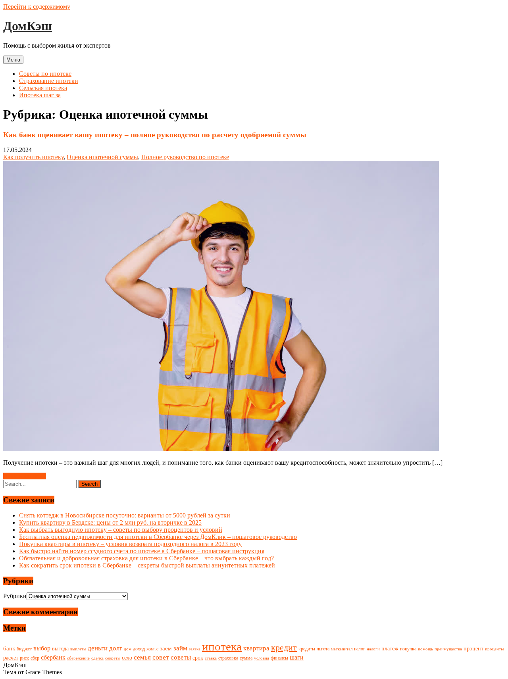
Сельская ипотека (43, 88)
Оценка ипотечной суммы (102, 157)
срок (197, 658)
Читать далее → (24, 476)
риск (24, 658)
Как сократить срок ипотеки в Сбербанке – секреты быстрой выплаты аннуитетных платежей (147, 565)
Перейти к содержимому (36, 6)
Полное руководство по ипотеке (185, 157)
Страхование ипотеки (48, 80)
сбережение (78, 658)
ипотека (222, 646)
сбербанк (53, 657)
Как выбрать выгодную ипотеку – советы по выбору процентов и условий (120, 529)
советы (181, 657)
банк (9, 648)
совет (160, 657)
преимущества (448, 649)
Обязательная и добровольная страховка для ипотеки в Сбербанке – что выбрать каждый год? (146, 558)
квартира (256, 648)
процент (473, 649)
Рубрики (15, 595)
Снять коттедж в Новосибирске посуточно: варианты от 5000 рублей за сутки (124, 515)
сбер (35, 658)
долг (115, 648)
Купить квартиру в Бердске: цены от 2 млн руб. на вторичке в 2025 (110, 522)
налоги (373, 649)
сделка (97, 658)
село (127, 658)
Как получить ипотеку (33, 157)
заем (166, 648)
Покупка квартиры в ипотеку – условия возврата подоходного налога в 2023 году (130, 544)
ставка (211, 658)
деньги (98, 648)
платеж (389, 649)
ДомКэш (27, 26)
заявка (194, 649)
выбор (41, 648)
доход (139, 649)
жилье (152, 649)
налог (359, 649)
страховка (228, 658)
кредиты (306, 649)
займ (180, 648)
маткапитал (341, 649)
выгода (60, 649)
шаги (297, 657)
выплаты (78, 649)
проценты (494, 649)
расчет (10, 658)
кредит (284, 647)
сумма (246, 658)
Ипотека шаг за (40, 95)
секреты (112, 658)
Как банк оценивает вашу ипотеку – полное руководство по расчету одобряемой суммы (154, 135)
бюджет (24, 649)
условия (261, 658)
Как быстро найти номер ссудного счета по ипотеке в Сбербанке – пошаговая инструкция (141, 551)
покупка (408, 649)
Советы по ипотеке (45, 73)
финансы (279, 658)
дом (127, 649)
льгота (323, 649)
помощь (425, 649)
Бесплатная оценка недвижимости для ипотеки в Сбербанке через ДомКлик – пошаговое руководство (158, 536)
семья (142, 657)
